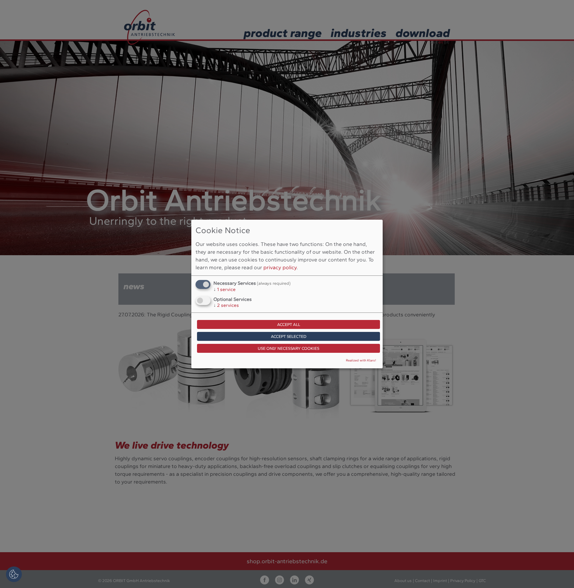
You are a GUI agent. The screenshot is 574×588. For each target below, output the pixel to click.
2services (226, 305)
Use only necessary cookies (288, 348)
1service (224, 289)
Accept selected (288, 336)
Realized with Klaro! (361, 360)
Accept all (288, 324)
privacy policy (280, 267)
